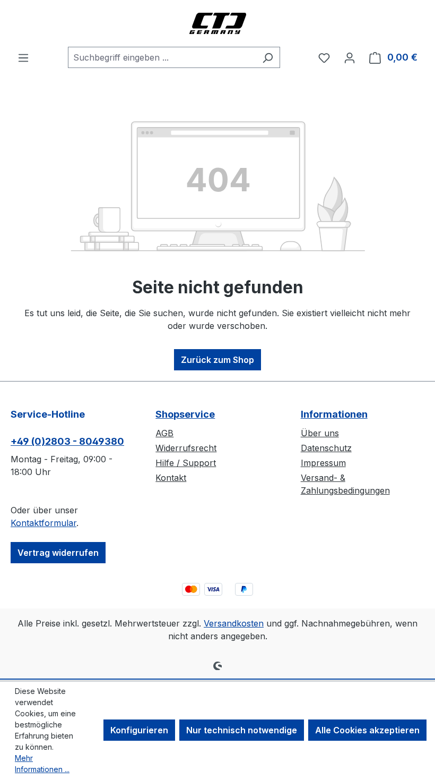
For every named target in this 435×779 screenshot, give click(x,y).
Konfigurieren (139, 730)
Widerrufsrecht (185, 448)
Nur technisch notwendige (241, 730)
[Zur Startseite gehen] (217, 23)
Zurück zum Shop (217, 359)
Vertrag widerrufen (58, 552)
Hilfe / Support (185, 463)
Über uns (320, 433)
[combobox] (162, 57)
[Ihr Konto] (349, 57)
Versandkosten (234, 623)
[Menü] (23, 57)
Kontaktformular (43, 523)
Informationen (334, 414)
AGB (164, 433)
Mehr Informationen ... (42, 763)
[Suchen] (267, 57)
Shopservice (185, 414)
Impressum (323, 463)
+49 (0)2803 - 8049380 (67, 441)
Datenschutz (326, 448)
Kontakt (170, 477)
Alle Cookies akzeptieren (367, 730)
